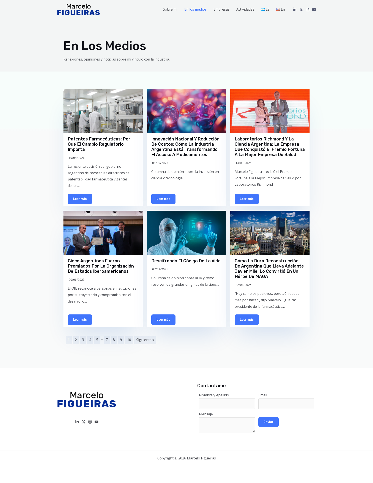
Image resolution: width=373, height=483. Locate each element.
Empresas (221, 9)
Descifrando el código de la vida (186, 260)
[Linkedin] (295, 9)
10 (129, 339)
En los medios (195, 9)
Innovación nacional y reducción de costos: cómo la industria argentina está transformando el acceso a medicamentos (185, 146)
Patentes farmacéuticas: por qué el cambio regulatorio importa (99, 144)
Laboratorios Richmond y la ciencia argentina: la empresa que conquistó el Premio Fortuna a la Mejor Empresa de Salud (270, 146)
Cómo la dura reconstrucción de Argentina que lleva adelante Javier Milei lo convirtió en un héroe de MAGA (269, 268)
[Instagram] (308, 9)
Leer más (80, 199)
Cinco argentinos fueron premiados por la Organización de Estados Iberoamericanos (101, 266)
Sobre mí (170, 9)
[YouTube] (314, 9)
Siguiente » (145, 339)
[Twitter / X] (301, 9)
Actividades (245, 9)
